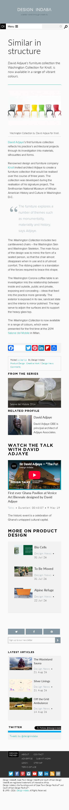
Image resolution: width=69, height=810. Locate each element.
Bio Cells (40, 547)
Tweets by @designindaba (24, 736)
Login (25, 762)
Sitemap (38, 762)
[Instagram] (28, 773)
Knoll (11, 167)
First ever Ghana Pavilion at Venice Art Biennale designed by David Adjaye (32, 497)
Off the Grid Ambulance (41, 701)
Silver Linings (42, 681)
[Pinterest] (35, 348)
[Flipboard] (47, 348)
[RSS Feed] (52, 773)
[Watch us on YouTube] (34, 773)
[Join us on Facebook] (34, 632)
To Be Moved (43, 568)
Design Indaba (23, 790)
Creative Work (32, 363)
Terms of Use (29, 767)
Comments (15, 366)
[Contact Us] (58, 773)
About (25, 754)
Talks (11, 507)
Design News (47, 363)
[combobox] (52, 26)
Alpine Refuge (44, 590)
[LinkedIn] (41, 348)
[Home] (34, 10)
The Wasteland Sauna (43, 661)
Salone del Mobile (19, 333)
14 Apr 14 (22, 359)
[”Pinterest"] (51, 632)
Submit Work (43, 758)
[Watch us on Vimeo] (40, 773)
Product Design (17, 363)
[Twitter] (28, 348)
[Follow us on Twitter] (16, 632)
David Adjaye (43, 417)
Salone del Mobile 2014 (22, 404)
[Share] (54, 348)
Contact (39, 754)
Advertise (27, 758)
